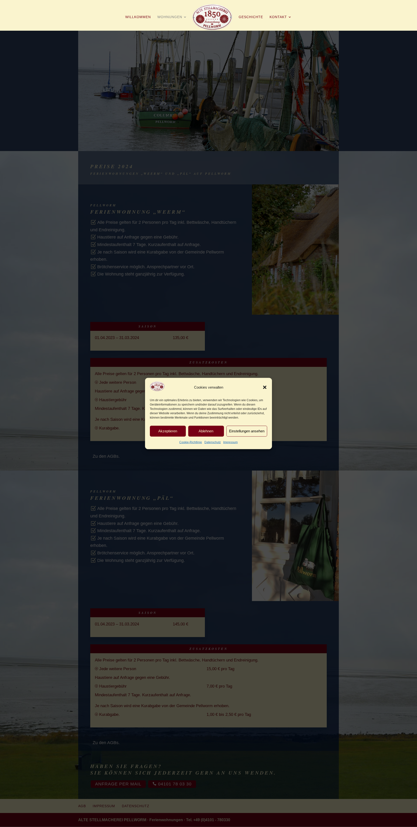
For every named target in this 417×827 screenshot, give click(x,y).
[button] (264, 387)
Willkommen (138, 17)
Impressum (230, 442)
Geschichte (251, 17)
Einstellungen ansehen (246, 431)
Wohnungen (169, 17)
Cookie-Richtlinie (190, 442)
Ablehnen (206, 431)
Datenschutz (212, 442)
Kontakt (278, 17)
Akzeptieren (167, 431)
